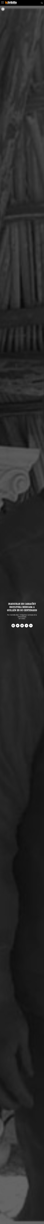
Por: (8, 615)
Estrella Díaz (14, 615)
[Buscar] (42, 3)
